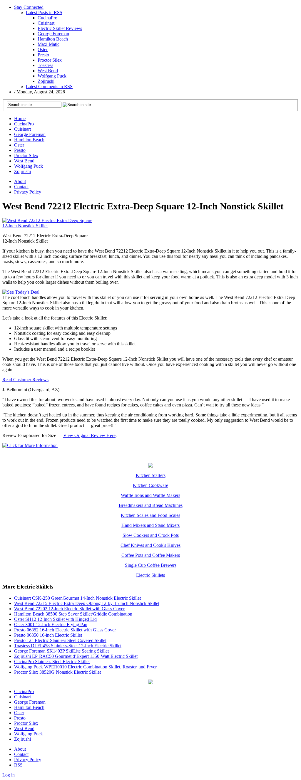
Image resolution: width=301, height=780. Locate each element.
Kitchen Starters (150, 475)
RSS (18, 764)
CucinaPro (47, 17)
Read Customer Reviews (25, 379)
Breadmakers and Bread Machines (151, 505)
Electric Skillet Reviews (60, 28)
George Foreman (53, 33)
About (20, 181)
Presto (43, 54)
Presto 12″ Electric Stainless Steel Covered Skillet (60, 640)
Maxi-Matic (48, 44)
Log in (8, 774)
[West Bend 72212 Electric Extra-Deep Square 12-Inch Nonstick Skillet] (47, 225)
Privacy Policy (27, 191)
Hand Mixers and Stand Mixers (150, 525)
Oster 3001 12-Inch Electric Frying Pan (50, 624)
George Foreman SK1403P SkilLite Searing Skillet (61, 650)
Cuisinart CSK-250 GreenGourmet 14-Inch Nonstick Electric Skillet (77, 598)
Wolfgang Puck (52, 75)
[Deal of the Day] (150, 465)
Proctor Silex (50, 60)
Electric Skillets (150, 575)
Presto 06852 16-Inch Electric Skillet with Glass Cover (65, 629)
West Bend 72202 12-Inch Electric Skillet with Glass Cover (69, 608)
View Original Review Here (89, 435)
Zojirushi (46, 81)
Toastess (45, 65)
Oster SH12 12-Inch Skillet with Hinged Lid (55, 619)
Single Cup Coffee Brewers (150, 565)
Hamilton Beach (53, 38)
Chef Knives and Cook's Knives (150, 545)
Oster (43, 49)
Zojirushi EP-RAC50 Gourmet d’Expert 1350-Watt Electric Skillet (76, 656)
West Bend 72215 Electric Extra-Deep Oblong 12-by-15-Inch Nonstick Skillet (86, 603)
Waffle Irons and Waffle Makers (150, 495)
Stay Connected (29, 7)
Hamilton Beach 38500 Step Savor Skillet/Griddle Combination (73, 613)
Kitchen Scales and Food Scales (150, 515)
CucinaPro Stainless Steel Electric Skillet (52, 661)
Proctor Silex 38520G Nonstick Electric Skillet (57, 672)
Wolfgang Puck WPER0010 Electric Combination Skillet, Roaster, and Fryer (85, 666)
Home (20, 118)
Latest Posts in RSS (44, 12)
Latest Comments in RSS (49, 86)
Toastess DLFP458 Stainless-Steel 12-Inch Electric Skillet (67, 645)
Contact (21, 186)
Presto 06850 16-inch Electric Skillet (48, 635)
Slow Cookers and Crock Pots (151, 535)
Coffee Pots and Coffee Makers (150, 555)
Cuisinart (46, 23)
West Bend (48, 70)
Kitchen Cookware (150, 485)
